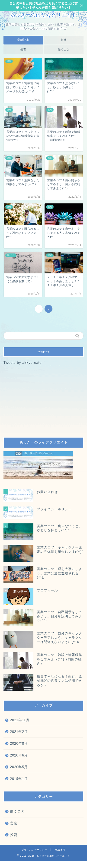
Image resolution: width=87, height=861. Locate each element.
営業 (64, 39)
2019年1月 (19, 779)
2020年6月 (19, 755)
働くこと (64, 49)
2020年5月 (19, 767)
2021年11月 (19, 720)
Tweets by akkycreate (22, 362)
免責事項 (60, 849)
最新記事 (23, 39)
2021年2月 (19, 732)
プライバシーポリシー (34, 849)
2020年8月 (19, 743)
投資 (23, 49)
